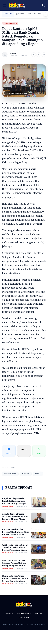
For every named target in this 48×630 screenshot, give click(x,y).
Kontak (38, 613)
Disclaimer (24, 617)
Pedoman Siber (24, 613)
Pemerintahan (34, 14)
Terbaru (8, 13)
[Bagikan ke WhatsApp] (44, 54)
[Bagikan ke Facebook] (33, 54)
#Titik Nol (25, 473)
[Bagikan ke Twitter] (39, 54)
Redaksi (9, 613)
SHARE (9, 453)
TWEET (24, 449)
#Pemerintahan (10, 473)
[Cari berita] (43, 5)
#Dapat (38, 473)
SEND (39, 453)
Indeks (21, 14)
